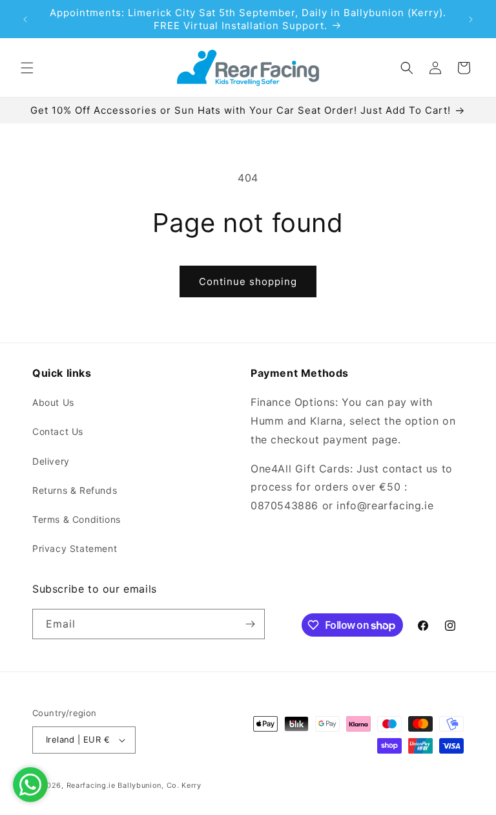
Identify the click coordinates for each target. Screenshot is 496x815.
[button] (27, 68)
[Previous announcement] (25, 19)
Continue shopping (248, 281)
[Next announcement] (471, 19)
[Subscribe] (250, 624)
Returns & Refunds (74, 490)
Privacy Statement (74, 548)
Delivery (51, 461)
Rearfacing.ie (91, 785)
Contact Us (57, 431)
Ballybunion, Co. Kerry (159, 785)
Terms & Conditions (76, 519)
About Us (53, 402)
